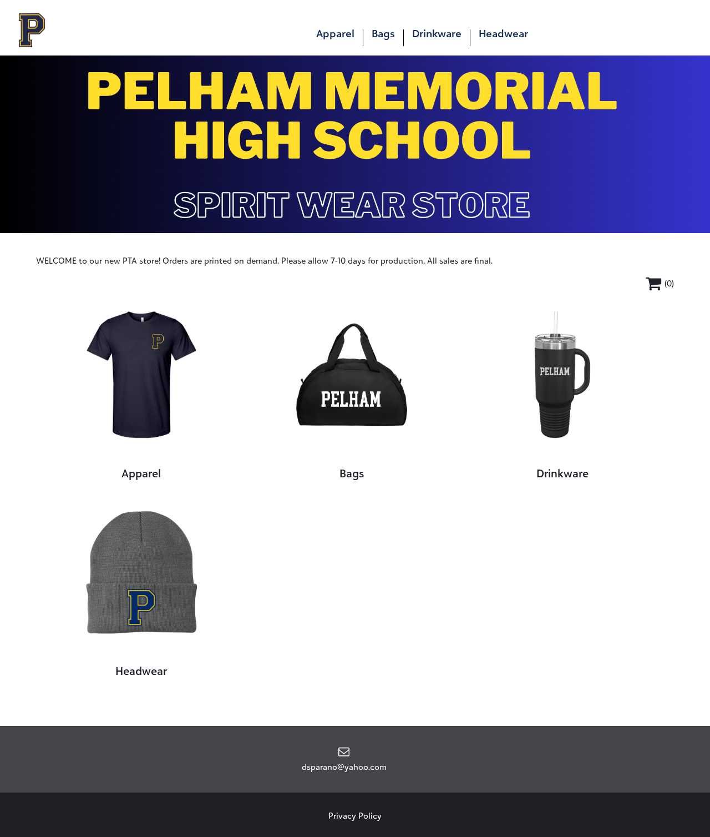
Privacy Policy (355, 815)
